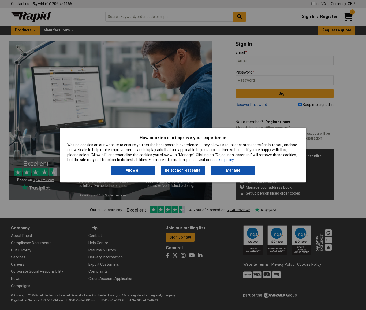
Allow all (133, 170)
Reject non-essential (183, 170)
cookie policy (223, 160)
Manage (233, 170)
